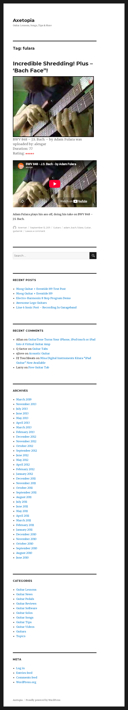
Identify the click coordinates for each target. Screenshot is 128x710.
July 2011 (21, 501)
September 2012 (26, 450)
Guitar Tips (24, 622)
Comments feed (26, 677)
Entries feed (24, 672)
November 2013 (26, 404)
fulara (80, 227)
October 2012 (24, 446)
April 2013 (23, 422)
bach (73, 227)
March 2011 (23, 520)
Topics (21, 636)
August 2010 (24, 553)
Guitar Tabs (40, 348)
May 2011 (22, 511)
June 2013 (22, 413)
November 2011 (26, 483)
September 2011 (26, 492)
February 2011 (25, 525)
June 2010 (22, 557)
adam (67, 227)
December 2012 (26, 436)
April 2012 (23, 464)
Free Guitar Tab (38, 367)
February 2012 (25, 469)
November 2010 (26, 539)
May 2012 (22, 460)
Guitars (57, 227)
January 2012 (24, 473)
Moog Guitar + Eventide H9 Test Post (41, 288)
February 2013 (25, 432)
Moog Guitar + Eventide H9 (34, 293)
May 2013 (22, 418)
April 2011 (22, 515)
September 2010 (26, 548)
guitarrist (17, 231)
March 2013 (24, 427)
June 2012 (22, 455)
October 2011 (24, 487)
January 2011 (24, 529)
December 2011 (26, 478)
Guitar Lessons (26, 589)
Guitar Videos (25, 626)
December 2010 (26, 534)
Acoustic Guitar (39, 353)
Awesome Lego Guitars (31, 302)
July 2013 (22, 408)
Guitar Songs (25, 617)
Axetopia (23, 20)
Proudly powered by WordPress (43, 700)
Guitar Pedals (25, 599)
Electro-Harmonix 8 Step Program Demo (43, 298)
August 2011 (24, 497)
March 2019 (24, 399)
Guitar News (24, 594)
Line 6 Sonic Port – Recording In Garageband (46, 307)
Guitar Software (26, 608)
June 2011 (22, 506)
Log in (20, 668)
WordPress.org (26, 682)
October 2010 (24, 543)
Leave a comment (35, 231)
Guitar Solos (24, 613)
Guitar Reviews (26, 603)
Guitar (87, 227)
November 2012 (26, 441)
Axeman (22, 227)
